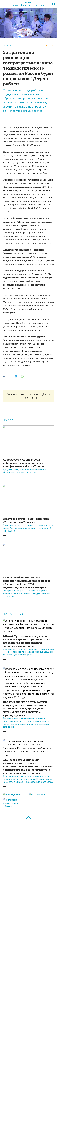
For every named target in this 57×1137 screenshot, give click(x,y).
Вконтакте (30, 397)
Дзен (45, 394)
